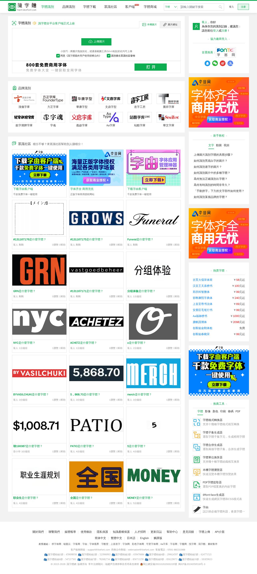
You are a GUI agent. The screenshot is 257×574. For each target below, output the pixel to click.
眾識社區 (110, 7)
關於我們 (38, 532)
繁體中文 (116, 538)
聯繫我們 (54, 532)
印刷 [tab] (223, 411)
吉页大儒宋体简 (202, 280)
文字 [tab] (211, 145)
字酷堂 (104, 544)
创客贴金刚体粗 (202, 328)
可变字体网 (152, 544)
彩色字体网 (138, 544)
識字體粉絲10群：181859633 (197, 559)
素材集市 (212, 544)
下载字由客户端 (23, 189)
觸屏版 (158, 538)
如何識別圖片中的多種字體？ (212, 173)
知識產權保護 (121, 532)
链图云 (67, 544)
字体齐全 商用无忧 (82, 189)
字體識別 (47, 7)
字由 (205, 507)
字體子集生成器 (212, 432)
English (144, 538)
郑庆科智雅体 (201, 292)
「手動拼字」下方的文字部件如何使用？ (219, 191)
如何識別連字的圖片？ (208, 167)
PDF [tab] (238, 411)
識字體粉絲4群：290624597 (163, 554)
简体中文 (100, 538)
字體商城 (150, 7)
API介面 (219, 532)
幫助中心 (172, 532)
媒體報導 (70, 532)
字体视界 (94, 544)
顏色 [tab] (215, 411)
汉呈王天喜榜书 (202, 286)
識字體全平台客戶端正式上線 (56, 23)
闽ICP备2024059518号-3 (191, 564)
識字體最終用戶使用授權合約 (83, 55)
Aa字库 (164, 544)
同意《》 (80, 55)
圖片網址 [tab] (172, 24)
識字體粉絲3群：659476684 (129, 554)
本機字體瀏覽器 (212, 470)
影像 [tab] (208, 411)
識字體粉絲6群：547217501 (61, 559)
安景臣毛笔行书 (202, 310)
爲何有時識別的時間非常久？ (212, 185)
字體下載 (89, 7)
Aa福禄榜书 (200, 316)
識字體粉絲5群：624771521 (197, 554)
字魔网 (183, 544)
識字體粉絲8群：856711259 (129, 559)
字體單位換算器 (212, 457)
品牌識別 (68, 7)
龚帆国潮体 (200, 322)
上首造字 (115, 544)
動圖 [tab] (219, 145)
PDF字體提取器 (212, 482)
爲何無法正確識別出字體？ (210, 179)
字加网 (126, 544)
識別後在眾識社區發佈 (123, 55)
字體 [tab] (200, 411)
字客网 (76, 544)
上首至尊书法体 (202, 304)
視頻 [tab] (226, 145)
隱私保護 (102, 532)
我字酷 (202, 544)
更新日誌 (156, 532)
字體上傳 (204, 532)
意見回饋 (188, 532)
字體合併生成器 (212, 445)
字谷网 (173, 544)
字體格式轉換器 (212, 420)
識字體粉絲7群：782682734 (95, 559)
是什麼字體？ (29, 239)
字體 (167, 6)
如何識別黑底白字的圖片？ (210, 161)
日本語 (131, 538)
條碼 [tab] (231, 411)
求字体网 (56, 544)
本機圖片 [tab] (152, 24)
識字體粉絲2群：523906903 (96, 554)
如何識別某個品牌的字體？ (210, 197)
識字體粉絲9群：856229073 (162, 559)
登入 (231, 6)
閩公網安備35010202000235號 (160, 564)
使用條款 (86, 532)
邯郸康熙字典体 (202, 298)
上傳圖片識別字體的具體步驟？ (213, 154)
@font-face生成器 (213, 495)
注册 (243, 6)
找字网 (192, 544)
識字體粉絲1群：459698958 (62, 554)
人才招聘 (140, 532)
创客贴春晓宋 (201, 334)
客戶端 (130, 7)
